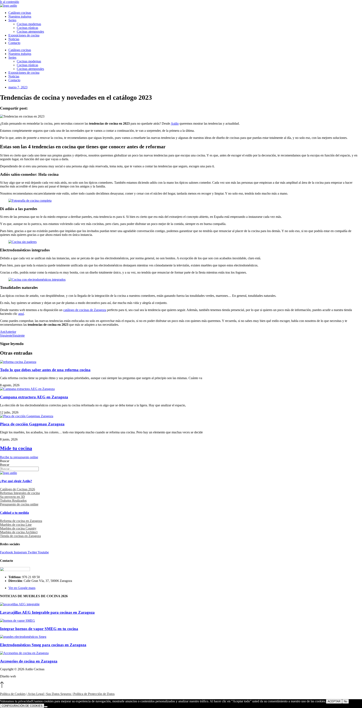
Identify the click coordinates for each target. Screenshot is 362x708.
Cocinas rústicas (27, 28)
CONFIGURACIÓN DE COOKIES (22, 705)
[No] (46, 706)
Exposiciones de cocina (23, 35)
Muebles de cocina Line (16, 524)
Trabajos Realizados (13, 500)
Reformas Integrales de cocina (20, 493)
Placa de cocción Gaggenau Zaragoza (32, 424)
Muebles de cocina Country (18, 528)
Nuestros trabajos (19, 16)
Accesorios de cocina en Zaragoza (28, 661)
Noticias (13, 39)
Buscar (4, 461)
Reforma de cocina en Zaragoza (21, 521)
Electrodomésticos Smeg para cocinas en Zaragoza (43, 645)
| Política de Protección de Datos (93, 694)
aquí (21, 313)
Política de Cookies (13, 694)
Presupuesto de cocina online (19, 504)
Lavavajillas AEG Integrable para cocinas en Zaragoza (47, 612)
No (345, 701)
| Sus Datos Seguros (57, 694)
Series (12, 20)
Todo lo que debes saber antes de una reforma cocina (45, 370)
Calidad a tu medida (14, 512)
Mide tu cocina (16, 448)
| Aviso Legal (35, 694)
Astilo (175, 123)
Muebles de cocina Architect (18, 532)
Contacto (14, 43)
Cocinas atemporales (30, 31)
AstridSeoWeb (26, 676)
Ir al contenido (9, 2)
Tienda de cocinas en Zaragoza (20, 536)
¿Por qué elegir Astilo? (16, 481)
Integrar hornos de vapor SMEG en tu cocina (39, 629)
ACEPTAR (334, 701)
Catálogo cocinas (19, 12)
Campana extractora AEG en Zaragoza (34, 397)
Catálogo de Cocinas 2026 (17, 489)
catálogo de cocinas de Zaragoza (84, 310)
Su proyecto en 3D (12, 497)
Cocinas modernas (29, 24)
